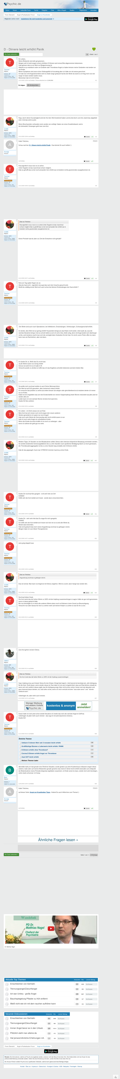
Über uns (28, 1066)
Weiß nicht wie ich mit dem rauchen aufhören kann (33, 1003)
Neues (15, 10)
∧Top (116, 1076)
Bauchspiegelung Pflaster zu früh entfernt (29, 998)
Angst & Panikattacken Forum (26, 1046)
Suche (36, 10)
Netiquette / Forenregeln (69, 1066)
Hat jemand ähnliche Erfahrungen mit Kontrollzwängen (34, 1037)
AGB (60, 1066)
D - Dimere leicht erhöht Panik (24, 49)
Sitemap (80, 1066)
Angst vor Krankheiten (43, 1046)
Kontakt (22, 1066)
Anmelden (93, 10)
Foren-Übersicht (10, 1046)
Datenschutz (42, 1066)
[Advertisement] (58, 477)
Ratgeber (44, 10)
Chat (52, 10)
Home (7, 10)
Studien (72, 10)
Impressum (35, 1066)
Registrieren (83, 10)
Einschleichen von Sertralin (22, 983)
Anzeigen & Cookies (52, 1066)
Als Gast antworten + (11, 54)
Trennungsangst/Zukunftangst (23, 988)
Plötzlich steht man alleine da (23, 1032)
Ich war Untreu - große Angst (23, 993)
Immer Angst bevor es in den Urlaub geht (28, 1027)
